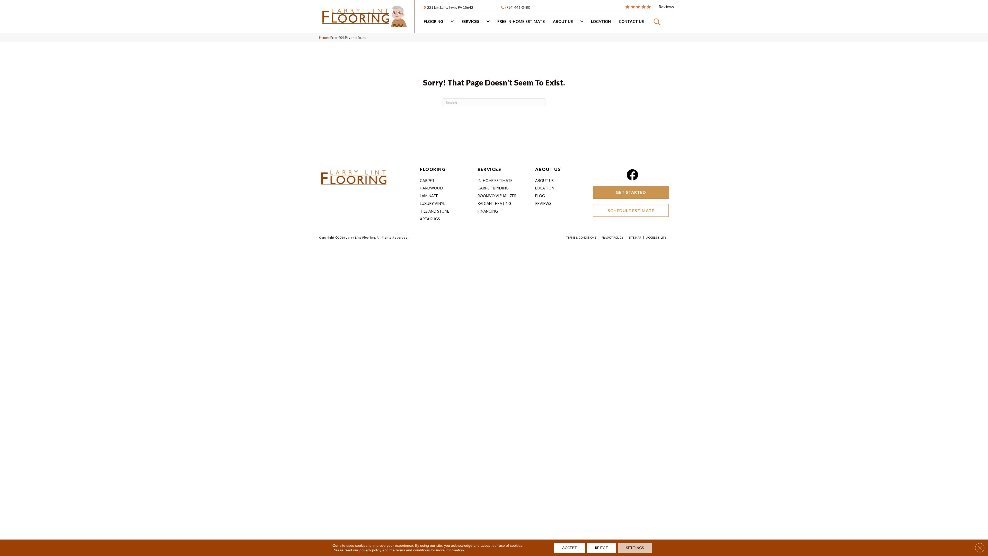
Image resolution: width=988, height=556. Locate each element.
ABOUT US (548, 169)
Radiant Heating (494, 203)
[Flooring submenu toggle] (452, 21)
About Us (563, 21)
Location (601, 21)
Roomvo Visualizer (497, 196)
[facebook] (632, 175)
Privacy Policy (612, 237)
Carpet (427, 180)
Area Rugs (430, 219)
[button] (658, 21)
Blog (540, 196)
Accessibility (656, 237)
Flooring (433, 21)
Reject (601, 547)
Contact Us (631, 21)
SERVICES (489, 169)
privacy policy (370, 550)
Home (323, 38)
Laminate (429, 196)
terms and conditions (413, 550)
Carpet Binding (493, 188)
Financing (488, 211)
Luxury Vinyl (432, 203)
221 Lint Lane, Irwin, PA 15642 (450, 7)
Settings (635, 547)
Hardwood (431, 188)
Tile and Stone (434, 211)
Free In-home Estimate (521, 21)
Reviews (543, 203)
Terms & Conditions (581, 237)
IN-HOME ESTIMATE (495, 180)
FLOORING (433, 169)
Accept (569, 547)
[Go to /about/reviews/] (649, 6)
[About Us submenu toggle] (582, 21)
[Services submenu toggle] (488, 21)
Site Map (635, 237)
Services (470, 21)
